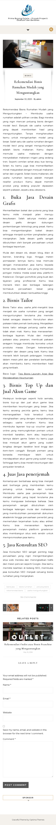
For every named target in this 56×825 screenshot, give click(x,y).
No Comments (28, 597)
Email (6, 698)
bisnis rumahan (25, 587)
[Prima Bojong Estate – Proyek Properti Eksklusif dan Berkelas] (28, 10)
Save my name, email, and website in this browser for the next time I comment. (25, 731)
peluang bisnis (43, 587)
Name (7, 684)
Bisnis (28, 76)
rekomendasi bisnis (14, 590)
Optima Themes (36, 820)
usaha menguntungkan (37, 590)
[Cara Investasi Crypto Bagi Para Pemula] (46, 607)
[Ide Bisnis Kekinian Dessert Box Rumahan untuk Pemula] (9, 607)
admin (38, 99)
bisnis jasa (10, 587)
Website (7, 712)
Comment (9, 739)
